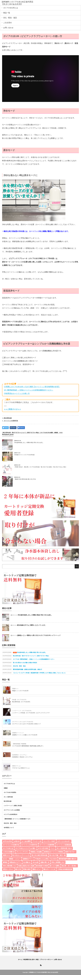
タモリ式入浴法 (43, 848)
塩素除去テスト (28, 859)
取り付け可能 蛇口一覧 (57, 855)
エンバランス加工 (49, 841)
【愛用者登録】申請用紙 (19, 744)
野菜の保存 (27, 869)
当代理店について (9, 827)
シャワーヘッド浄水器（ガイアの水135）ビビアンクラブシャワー (31, 713)
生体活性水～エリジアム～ (19, 755)
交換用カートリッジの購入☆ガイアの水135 (24, 735)
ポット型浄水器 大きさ (64, 848)
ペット (52, 848)
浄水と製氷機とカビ (9, 866)
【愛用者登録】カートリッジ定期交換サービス (17, 819)
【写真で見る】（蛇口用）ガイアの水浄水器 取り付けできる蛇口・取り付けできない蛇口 (40, 467)
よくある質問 (26, 841)
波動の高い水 (44, 862)
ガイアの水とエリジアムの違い (25, 848)
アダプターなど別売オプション (21, 768)
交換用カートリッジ (18, 733)
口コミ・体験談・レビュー (12, 859)
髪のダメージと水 (49, 869)
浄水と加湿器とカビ (58, 862)
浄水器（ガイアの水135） (19, 699)
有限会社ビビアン (15, 862)
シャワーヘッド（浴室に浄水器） (13, 805)
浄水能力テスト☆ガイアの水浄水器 (24, 454)
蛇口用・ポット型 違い (69, 866)
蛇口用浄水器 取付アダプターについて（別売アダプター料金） (21, 432)
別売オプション (16, 766)
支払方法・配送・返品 (10, 823)
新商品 (5, 862)
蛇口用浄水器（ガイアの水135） (21, 702)
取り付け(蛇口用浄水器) (39, 855)
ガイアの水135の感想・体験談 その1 (52, 432)
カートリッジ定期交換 (63, 845)
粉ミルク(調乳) (55, 866)
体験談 (6, 788)
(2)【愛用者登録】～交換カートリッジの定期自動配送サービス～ (28, 390)
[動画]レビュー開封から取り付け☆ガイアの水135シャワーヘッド (39, 635)
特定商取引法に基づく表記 (31, 959)
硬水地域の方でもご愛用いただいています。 (32, 625)
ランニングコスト (23, 852)
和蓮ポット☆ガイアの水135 (20, 690)
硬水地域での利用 (42, 866)
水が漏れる (27, 862)
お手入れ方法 (7, 841)
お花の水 (17, 841)
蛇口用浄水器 (8, 418)
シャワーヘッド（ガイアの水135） (22, 710)
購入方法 (18, 869)
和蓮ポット (15, 688)
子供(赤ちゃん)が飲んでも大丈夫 (46, 859)
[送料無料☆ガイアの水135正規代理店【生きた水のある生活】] (18, 3)
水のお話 (35, 862)
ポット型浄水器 (8, 797)
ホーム (20, 959)
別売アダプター (70, 852)
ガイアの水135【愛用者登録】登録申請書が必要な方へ (28, 746)
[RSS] (40, 965)
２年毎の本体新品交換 (64, 869)
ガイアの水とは (8, 848)
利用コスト (6, 855)
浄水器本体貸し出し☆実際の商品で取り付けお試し (28, 442)
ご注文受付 (7, 23)
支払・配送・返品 (10, 18)
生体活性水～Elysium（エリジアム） (22, 757)
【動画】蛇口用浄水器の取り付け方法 (25, 479)
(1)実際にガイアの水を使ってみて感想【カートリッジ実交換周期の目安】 (32, 387)
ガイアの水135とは (10, 8)
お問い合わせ (8, 28)
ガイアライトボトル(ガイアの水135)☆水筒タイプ (26, 724)
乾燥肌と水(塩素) (36, 852)
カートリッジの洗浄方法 (11, 420)
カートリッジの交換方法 (11, 845)
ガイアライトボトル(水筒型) (12, 810)
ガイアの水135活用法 (10, 792)
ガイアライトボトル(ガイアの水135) (22, 721)
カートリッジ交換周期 (46, 845)
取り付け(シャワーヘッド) (21, 855)
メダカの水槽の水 (9, 852)
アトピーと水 (37, 841)
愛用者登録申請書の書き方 (67, 859)
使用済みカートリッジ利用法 (53, 852)
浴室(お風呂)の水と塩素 (26, 866)
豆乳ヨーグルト (8, 869)
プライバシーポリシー (46, 959)
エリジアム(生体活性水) (10, 814)
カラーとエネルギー (64, 841)
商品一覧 (6, 13)
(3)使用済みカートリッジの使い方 (17, 393)
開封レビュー (37, 869)
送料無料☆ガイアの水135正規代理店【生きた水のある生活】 (44, 972)
